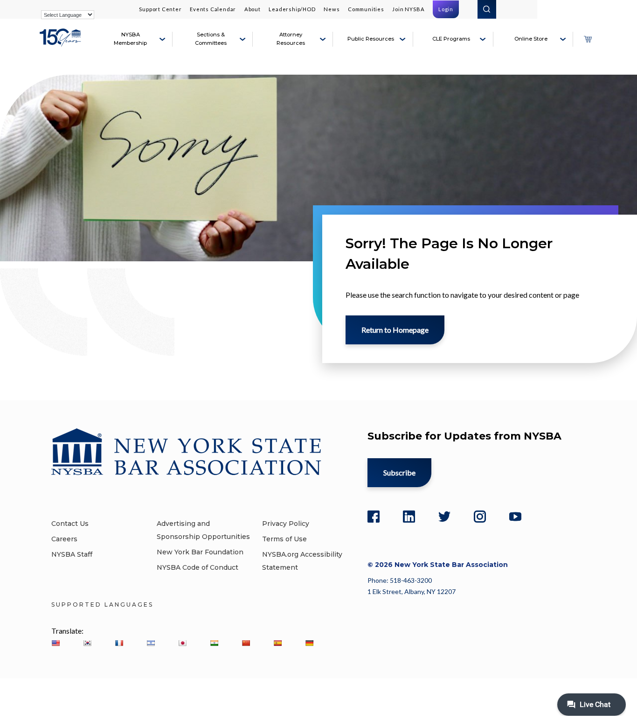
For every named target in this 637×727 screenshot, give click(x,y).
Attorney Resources (291, 38)
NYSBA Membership (130, 38)
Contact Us (70, 523)
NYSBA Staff (71, 554)
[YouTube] (515, 516)
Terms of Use (284, 539)
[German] (309, 643)
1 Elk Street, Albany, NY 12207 (411, 591)
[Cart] (587, 39)
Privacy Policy (285, 523)
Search (487, 9)
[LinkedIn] (409, 516)
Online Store (530, 38)
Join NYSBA (408, 9)
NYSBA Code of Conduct (197, 567)
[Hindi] (214, 643)
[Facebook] (373, 516)
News (331, 9)
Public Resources (370, 38)
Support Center (160, 9)
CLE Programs (451, 38)
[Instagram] (480, 516)
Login (445, 9)
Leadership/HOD (292, 9)
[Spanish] (277, 643)
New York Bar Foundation (200, 552)
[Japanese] (182, 643)
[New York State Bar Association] (61, 43)
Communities (366, 9)
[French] (119, 643)
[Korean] (87, 643)
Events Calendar (213, 9)
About (252, 9)
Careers (64, 539)
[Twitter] (444, 516)
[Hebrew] (150, 643)
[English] (55, 643)
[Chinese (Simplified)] (246, 643)
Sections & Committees (211, 38)
